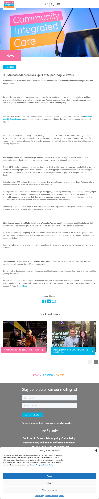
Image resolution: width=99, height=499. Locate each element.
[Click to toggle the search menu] (47, 4)
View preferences (49, 490)
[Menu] (93, 4)
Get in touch (29, 438)
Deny (49, 483)
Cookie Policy (39, 496)
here (25, 286)
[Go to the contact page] (52, 4)
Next (96, 362)
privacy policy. (66, 423)
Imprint (61, 496)
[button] (95, 450)
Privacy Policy (35, 465)
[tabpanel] (25, 338)
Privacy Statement (52, 496)
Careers (41, 438)
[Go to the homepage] (9, 4)
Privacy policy (53, 438)
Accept (49, 476)
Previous (90, 362)
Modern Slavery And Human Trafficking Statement (49, 442)
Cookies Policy (48, 465)
